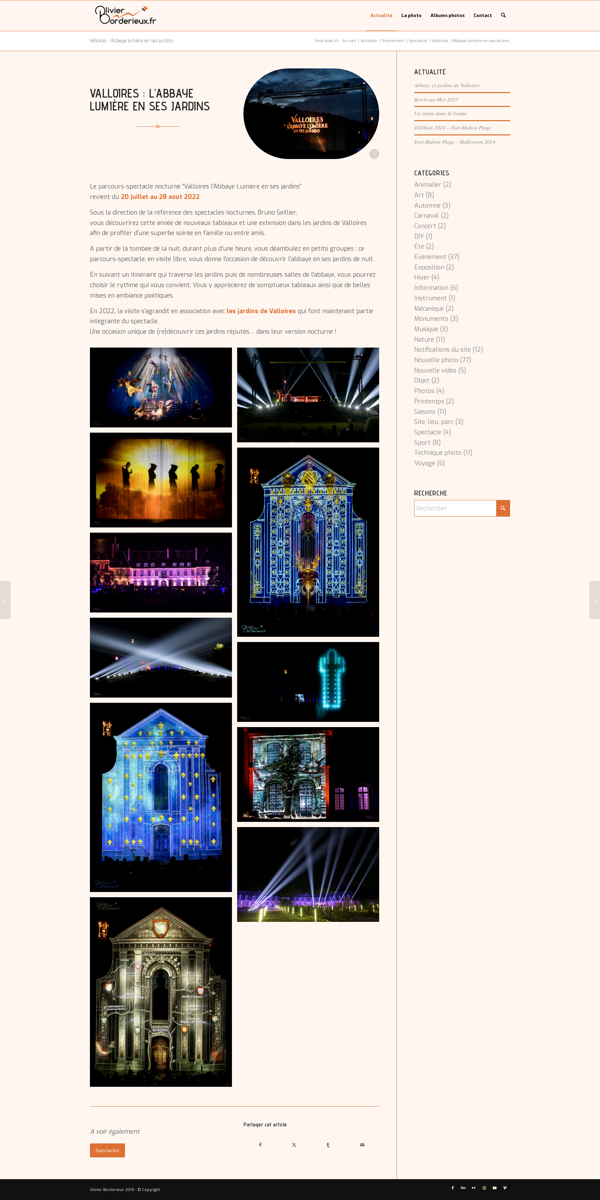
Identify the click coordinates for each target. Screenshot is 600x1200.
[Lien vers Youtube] (494, 1188)
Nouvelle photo (436, 360)
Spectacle (427, 432)
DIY (419, 236)
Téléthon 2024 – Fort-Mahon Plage (452, 127)
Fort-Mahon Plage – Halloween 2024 (454, 141)
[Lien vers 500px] (463, 1188)
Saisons (424, 412)
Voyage (424, 463)
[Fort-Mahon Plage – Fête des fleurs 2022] (594, 600)
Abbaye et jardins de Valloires (447, 85)
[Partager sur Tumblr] (328, 1145)
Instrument (430, 298)
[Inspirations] (125, 15)
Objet (422, 380)
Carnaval (426, 215)
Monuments (431, 319)
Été (419, 246)
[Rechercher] (503, 15)
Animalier (427, 185)
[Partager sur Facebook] (260, 1145)
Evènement (430, 257)
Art (419, 195)
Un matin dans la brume (440, 113)
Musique (426, 329)
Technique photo (437, 453)
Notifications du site (442, 349)
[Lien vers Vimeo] (505, 1188)
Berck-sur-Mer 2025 (436, 99)
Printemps (429, 401)
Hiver (422, 277)
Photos (424, 391)
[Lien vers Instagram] (484, 1188)
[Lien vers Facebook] (453, 1188)
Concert (425, 226)
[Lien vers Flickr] (473, 1188)
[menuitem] (381, 15)
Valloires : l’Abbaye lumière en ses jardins (131, 40)
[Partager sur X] (294, 1145)
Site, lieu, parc (433, 422)
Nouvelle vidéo (435, 370)
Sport (422, 443)
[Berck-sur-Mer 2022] (5, 600)
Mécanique (429, 309)
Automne (427, 205)
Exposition (429, 267)
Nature (424, 339)
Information (431, 288)
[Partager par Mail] (362, 1145)
